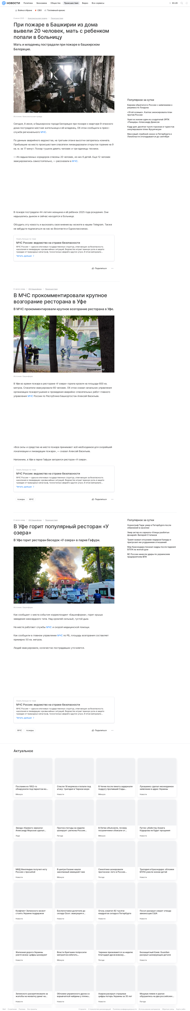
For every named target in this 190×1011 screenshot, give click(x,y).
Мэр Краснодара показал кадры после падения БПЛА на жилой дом (151, 548)
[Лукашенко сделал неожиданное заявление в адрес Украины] (157, 777)
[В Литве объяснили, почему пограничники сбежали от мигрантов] (115, 819)
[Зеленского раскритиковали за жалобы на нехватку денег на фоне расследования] (33, 984)
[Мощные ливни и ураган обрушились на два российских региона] (157, 984)
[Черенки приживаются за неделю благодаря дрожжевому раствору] (115, 943)
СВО (39, 10)
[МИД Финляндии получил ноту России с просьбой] (33, 860)
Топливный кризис (56, 10)
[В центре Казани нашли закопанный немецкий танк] (74, 860)
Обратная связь (168, 1009)
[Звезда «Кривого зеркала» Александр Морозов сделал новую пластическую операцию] (33, 819)
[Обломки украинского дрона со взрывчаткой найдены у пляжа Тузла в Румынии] (74, 984)
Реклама (22, 1009)
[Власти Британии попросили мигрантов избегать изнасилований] (74, 943)
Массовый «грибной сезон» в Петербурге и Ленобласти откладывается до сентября (149, 135)
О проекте (82, 1009)
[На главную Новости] (13, 3)
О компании (12, 1009)
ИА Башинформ (35, 289)
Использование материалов (149, 1009)
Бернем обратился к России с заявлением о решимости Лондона (149, 106)
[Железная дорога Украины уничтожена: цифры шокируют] (33, 943)
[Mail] (4, 3)
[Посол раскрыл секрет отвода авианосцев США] (157, 902)
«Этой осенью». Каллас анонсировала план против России (149, 113)
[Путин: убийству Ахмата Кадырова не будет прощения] (157, 819)
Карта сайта (180, 1009)
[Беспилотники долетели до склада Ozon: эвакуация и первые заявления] (74, 902)
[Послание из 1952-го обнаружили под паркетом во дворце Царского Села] (33, 777)
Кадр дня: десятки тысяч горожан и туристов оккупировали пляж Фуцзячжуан (150, 128)
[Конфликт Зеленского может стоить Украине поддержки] (33, 902)
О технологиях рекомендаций (99, 1009)
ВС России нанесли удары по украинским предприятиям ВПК (148, 555)
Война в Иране (25, 10)
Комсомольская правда (37, 18)
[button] (64, 84)
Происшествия (57, 18)
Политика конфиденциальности (125, 1009)
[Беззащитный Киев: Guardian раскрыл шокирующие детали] (157, 943)
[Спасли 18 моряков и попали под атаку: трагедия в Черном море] (74, 777)
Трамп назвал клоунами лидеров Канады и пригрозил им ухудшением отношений (149, 541)
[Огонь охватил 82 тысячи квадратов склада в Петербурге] (115, 902)
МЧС (43, 132)
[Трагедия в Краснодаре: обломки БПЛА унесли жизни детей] (157, 860)
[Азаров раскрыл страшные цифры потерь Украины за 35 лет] (115, 984)
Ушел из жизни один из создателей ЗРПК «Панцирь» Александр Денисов (148, 120)
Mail (4, 1009)
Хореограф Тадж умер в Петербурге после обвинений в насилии (149, 526)
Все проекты (32, 1009)
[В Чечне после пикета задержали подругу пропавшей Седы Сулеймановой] (115, 777)
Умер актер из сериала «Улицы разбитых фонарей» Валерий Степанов (148, 533)
